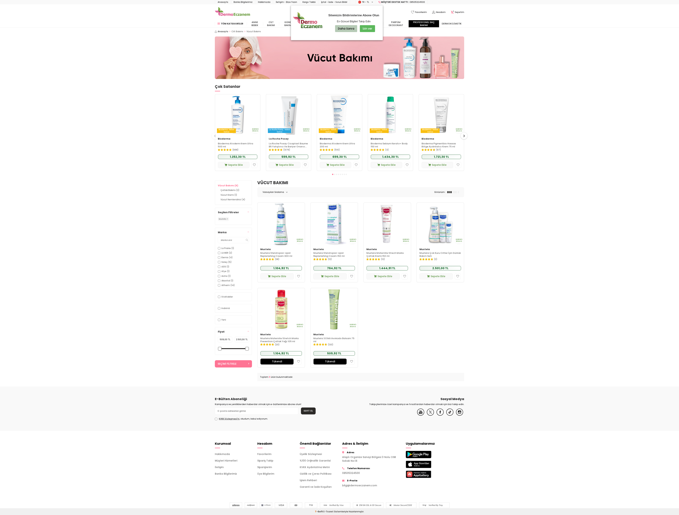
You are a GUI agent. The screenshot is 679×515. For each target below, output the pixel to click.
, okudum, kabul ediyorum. (243, 418)
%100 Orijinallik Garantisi (315, 460)
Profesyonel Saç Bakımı (424, 24)
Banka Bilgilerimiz (243, 2)
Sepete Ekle (235, 165)
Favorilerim (264, 454)
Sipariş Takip (265, 460)
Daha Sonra (346, 28)
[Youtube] (420, 415)
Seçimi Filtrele (227, 364)
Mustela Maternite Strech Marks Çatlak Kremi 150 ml (385, 255)
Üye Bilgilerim (265, 474)
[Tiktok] (449, 415)
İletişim (219, 467)
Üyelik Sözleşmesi (311, 454)
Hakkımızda (264, 2)
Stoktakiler (227, 296)
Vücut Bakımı (228, 185)
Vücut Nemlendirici (232, 199)
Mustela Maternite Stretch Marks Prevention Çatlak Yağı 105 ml (279, 340)
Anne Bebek (254, 24)
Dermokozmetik (452, 23)
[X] (430, 415)
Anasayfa (223, 2)
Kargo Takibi (309, 2)
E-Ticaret (328, 511)
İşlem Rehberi (308, 480)
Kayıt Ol (308, 410)
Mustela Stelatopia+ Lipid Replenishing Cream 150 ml (329, 255)
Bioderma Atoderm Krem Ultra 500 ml (235, 145)
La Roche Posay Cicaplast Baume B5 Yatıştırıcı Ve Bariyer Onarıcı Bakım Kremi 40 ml (288, 145)
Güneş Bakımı (288, 24)
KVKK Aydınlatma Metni (315, 467)
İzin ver (367, 28)
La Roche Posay (279, 138)
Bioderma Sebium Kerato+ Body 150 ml (389, 145)
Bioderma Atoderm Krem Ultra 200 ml (337, 145)
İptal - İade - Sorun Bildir (334, 2)
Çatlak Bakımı (229, 190)
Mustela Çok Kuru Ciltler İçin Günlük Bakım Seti (440, 255)
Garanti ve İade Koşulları (316, 487)
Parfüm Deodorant (396, 24)
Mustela (265, 249)
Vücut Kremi (228, 194)
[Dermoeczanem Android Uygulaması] (424, 454)
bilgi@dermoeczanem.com (359, 485)
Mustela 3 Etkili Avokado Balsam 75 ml (333, 340)
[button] (332, 174)
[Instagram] (459, 415)
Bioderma (224, 138)
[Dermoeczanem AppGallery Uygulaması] (424, 474)
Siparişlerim (264, 467)
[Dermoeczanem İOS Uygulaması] (424, 464)
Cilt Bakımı (271, 24)
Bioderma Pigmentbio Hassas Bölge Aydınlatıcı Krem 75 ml (439, 145)
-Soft (319, 511)
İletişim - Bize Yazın (286, 2)
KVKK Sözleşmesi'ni (229, 418)
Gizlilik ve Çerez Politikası (316, 474)
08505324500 (351, 473)
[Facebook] (440, 415)
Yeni (223, 319)
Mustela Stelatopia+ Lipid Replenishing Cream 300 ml (276, 255)
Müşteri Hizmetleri (226, 460)
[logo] (232, 12)
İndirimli (225, 308)
